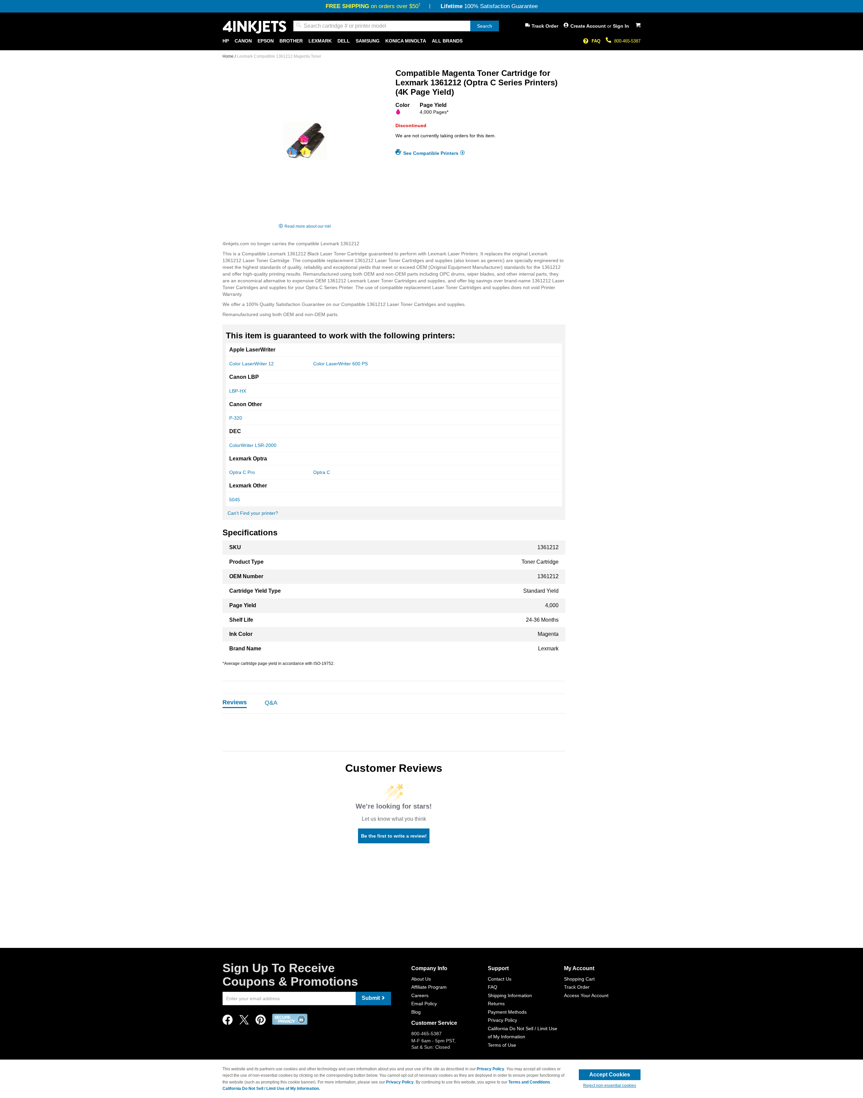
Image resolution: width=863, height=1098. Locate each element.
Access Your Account (586, 995)
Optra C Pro (242, 472)
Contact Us (499, 979)
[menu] (431, 41)
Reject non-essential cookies (609, 1085)
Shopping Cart (579, 979)
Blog (416, 1012)
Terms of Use (502, 1045)
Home (228, 56)
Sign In (621, 26)
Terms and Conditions (529, 1082)
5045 (234, 499)
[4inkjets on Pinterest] (261, 1021)
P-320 (235, 418)
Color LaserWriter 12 (251, 363)
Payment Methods (507, 1012)
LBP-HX (237, 391)
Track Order (545, 26)
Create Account (588, 26)
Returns (496, 1003)
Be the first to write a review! (394, 836)
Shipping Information (510, 995)
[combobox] (396, 26)
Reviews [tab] (234, 702)
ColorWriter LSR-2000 (252, 445)
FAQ (596, 41)
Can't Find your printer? (253, 513)
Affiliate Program (429, 987)
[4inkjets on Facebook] (227, 1021)
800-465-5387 (627, 41)
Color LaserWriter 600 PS (340, 363)
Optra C (321, 472)
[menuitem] (225, 41)
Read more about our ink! (308, 226)
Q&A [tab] (271, 702)
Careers (419, 995)
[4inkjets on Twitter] (244, 1021)
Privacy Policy (502, 1020)
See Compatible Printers (430, 153)
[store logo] (254, 27)
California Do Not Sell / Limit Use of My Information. (271, 1088)
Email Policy (424, 1003)
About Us (421, 979)
